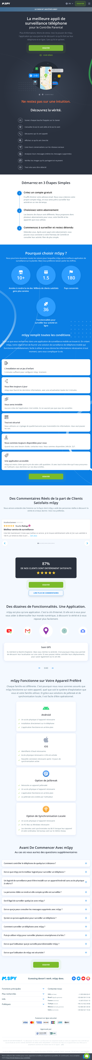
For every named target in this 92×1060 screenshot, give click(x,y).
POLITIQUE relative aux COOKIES (18, 1058)
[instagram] (88, 978)
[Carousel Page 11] (52, 543)
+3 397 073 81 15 (84, 1000)
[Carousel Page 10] (51, 543)
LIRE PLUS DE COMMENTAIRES (46, 593)
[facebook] (74, 978)
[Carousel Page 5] (43, 543)
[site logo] (6, 4)
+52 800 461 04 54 (84, 1007)
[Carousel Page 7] (46, 543)
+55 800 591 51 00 (84, 997)
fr (70, 3)
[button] (87, 1056)
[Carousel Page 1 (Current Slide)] (38, 543)
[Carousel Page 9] (49, 543)
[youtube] (83, 978)
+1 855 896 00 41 (84, 994)
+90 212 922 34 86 (84, 1004)
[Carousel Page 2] (39, 543)
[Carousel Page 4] (42, 543)
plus (62, 1044)
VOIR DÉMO (48, 55)
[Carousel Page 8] (48, 543)
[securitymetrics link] (41, 1033)
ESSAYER (80, 3)
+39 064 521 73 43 (84, 1010)
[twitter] (78, 978)
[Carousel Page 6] (45, 543)
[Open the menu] (89, 3)
